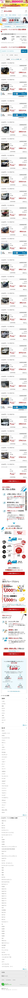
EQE (3, 872)
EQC (3, 870)
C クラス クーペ (5, 830)
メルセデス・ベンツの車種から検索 (9, 818)
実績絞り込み (24, 51)
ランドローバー (5, 776)
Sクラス (3, 947)
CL (2, 837)
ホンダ (3, 708)
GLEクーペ (4, 900)
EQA (3, 867)
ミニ (3, 744)
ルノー (3, 807)
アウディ (3, 740)
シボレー (3, 761)
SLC (3, 938)
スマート (3, 749)
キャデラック (4, 754)
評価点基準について (24, 42)
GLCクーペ (4, 896)
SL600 (3, 935)
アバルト (3, 783)
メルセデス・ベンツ (6, 733)
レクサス (3, 703)
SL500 (3, 931)
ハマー (3, 766)
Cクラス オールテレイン (7, 863)
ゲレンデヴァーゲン (6, 954)
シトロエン (4, 802)
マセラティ (4, 792)
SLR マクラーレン (5, 942)
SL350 (3, 928)
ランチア (3, 795)
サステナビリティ (14, 989)
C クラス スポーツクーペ (7, 834)
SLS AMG (4, 945)
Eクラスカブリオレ (6, 881)
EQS (3, 874)
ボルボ (3, 812)
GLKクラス (4, 905)
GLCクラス (4, 898)
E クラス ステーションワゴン (8, 865)
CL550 (3, 841)
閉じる (24, 725)
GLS (3, 907)
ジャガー (3, 773)
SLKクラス (4, 940)
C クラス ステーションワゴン (8, 832)
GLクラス (4, 912)
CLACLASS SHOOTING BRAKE (8, 849)
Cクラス (3, 860)
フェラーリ (4, 790)
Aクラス (3, 825)
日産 (3, 706)
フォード (3, 768)
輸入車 (3, 728)
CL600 (3, 844)
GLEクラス (4, 903)
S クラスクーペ (5, 921)
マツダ (3, 710)
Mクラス (3, 917)
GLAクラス (4, 888)
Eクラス (3, 877)
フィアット (4, 788)
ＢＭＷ (3, 735)
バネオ (3, 959)
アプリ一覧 (3, 989)
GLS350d (4, 910)
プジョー (3, 805)
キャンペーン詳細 (15, 604)
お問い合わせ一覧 (8, 989)
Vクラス (3, 952)
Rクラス (3, 919)
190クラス (4, 820)
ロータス (3, 778)
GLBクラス (4, 893)
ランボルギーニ (5, 797)
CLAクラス (4, 851)
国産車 (3, 698)
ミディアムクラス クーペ (7, 966)
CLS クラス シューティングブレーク (9, 856)
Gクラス (3, 914)
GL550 (3, 886)
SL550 (3, 933)
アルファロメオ (5, 785)
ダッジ (3, 764)
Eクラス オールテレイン (7, 879)
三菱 (3, 715)
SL (2, 924)
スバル (3, 713)
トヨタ (3, 701)
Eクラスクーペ (5, 884)
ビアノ (3, 961)
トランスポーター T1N (6, 957)
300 (2, 823)
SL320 (3, 926)
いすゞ (3, 722)
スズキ (3, 717)
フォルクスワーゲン (6, 737)
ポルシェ (3, 742)
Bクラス (3, 827)
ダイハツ (3, 720)
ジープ (3, 759)
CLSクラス (4, 858)
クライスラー (4, 757)
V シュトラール (5, 950)
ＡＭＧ (3, 747)
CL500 (3, 839)
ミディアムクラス (5, 964)
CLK (3, 853)
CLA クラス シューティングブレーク (9, 846)
